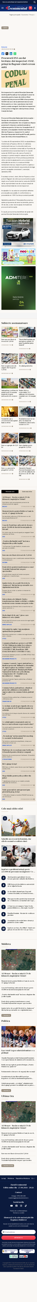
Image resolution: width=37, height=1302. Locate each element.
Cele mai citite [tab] (27, 491)
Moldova (11, 1178)
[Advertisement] (22, 30)
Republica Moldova (23, 1178)
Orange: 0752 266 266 (18, 1196)
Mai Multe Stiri (8, 1165)
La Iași (3, 1178)
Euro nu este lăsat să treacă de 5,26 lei (15, 2)
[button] (1, 2)
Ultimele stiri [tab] (10, 491)
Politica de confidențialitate (18, 1211)
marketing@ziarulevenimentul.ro (18, 1198)
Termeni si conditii (18, 1213)
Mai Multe (7, 1015)
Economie (25, 15)
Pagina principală (14, 15)
